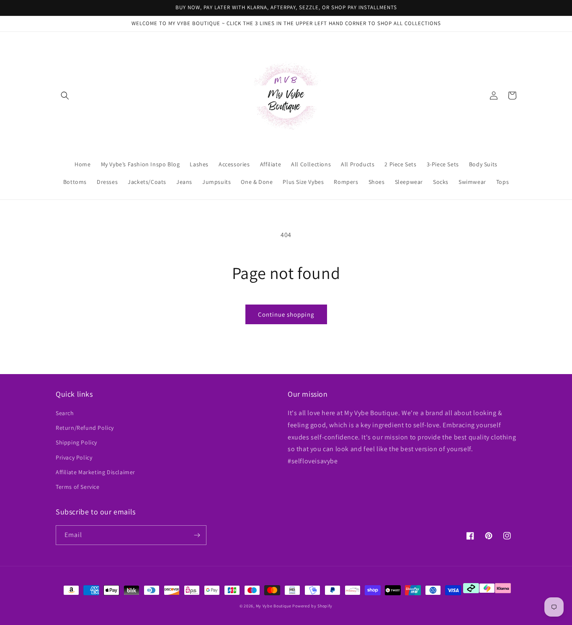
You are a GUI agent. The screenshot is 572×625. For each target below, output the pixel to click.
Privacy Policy (74, 457)
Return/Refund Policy (85, 427)
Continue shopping (286, 314)
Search (65, 413)
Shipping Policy (76, 442)
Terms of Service (78, 487)
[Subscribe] (197, 535)
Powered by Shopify (312, 606)
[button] (65, 95)
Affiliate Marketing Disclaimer (95, 472)
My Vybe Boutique (273, 606)
